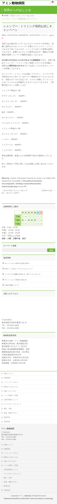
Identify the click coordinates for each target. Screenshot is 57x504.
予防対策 (7, 422)
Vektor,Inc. (41, 498)
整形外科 (7, 417)
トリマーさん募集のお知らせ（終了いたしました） (23, 274)
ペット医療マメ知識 (11, 395)
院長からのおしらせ (11, 387)
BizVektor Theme (29, 498)
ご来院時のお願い (48, 190)
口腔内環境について (11, 400)
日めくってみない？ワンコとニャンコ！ (19, 269)
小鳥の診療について (12, 285)
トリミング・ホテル (11, 382)
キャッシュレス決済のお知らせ (16, 280)
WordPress (17, 498)
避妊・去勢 (8, 408)
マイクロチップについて (12, 404)
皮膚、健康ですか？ (11, 413)
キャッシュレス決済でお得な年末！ (17, 263)
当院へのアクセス (10, 391)
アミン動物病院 (13, 3)
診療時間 (7, 378)
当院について (8, 373)
